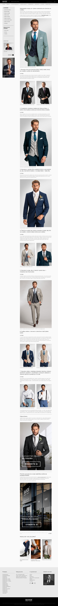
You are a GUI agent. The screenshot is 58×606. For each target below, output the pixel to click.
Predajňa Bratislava (5, 574)
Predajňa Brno (4, 582)
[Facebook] (30, 583)
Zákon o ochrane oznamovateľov (34, 577)
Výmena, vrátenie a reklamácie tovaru (21, 575)
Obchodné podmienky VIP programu (21, 577)
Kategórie (6, 7)
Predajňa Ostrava (5, 583)
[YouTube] (32, 583)
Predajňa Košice (4, 577)
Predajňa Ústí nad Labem (6, 588)
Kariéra (31, 575)
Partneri (31, 574)
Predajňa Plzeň (4, 587)
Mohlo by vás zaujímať (7, 28)
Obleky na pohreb (7, 21)
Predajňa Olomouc (5, 584)
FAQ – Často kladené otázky (20, 574)
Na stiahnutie (31, 576)
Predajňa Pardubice (5, 585)
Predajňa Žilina (4, 576)
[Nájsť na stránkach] (55, 1)
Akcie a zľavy (6, 30)
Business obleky (6, 11)
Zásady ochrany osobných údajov (21, 576)
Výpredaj (5, 33)
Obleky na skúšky (7, 16)
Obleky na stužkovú (7, 18)
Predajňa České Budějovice (6, 586)
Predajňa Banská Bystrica (6, 575)
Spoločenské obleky (7, 9)
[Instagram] (34, 583)
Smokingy (5, 23)
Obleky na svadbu (7, 13)
